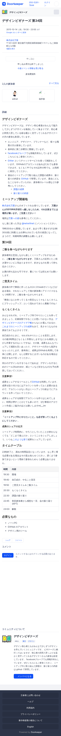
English (30, 726)
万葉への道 (14, 218)
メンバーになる (24, 676)
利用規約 (30, 708)
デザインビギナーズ (18, 12)
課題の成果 (18, 189)
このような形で (20, 439)
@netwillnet (28, 223)
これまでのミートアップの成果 (17, 326)
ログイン (8, 555)
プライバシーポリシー (30, 714)
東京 (24, 641)
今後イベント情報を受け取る (30, 68)
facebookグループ (17, 153)
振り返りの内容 (20, 193)
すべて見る (54, 83)
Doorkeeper (36, 732)
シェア (7, 540)
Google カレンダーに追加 (16, 32)
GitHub (25, 178)
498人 (17, 641)
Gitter (11, 160)
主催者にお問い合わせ (30, 695)
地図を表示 (10, 49)
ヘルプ (30, 701)
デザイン (31, 641)
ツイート (18, 540)
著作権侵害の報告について (30, 720)
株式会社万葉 (12, 40)
